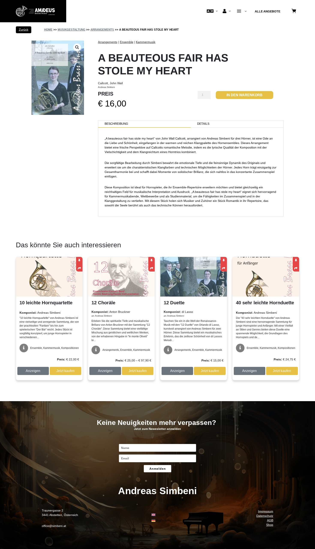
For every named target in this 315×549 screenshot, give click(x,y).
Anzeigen (33, 371)
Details (203, 123)
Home (48, 29)
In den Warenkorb (244, 95)
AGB (270, 520)
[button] (77, 47)
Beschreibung (116, 123)
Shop (269, 524)
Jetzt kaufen (65, 371)
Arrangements (102, 29)
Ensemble (126, 42)
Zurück (23, 29)
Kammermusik (145, 42)
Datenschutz (264, 516)
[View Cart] (293, 11)
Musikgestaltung (71, 29)
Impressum (265, 511)
